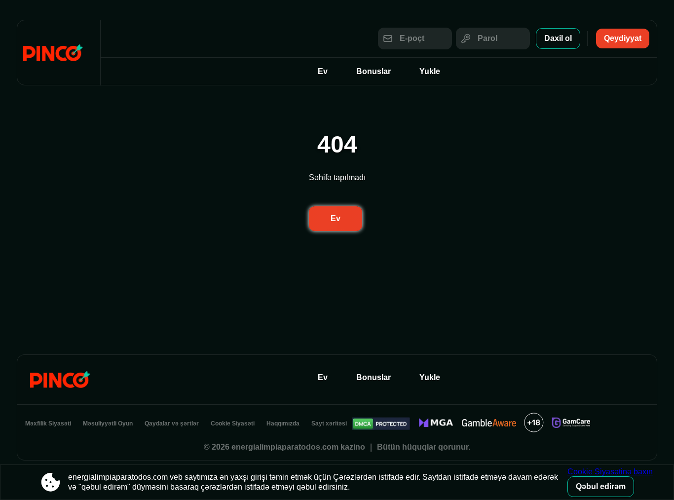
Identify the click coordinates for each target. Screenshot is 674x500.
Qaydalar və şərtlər (172, 423)
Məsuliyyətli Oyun (108, 423)
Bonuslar (373, 71)
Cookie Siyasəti (233, 423)
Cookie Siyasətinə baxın (610, 471)
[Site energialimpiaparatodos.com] (59, 52)
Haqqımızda (283, 423)
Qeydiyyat (622, 38)
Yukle (429, 71)
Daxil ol (558, 38)
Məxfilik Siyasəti (48, 423)
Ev (323, 71)
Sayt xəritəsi (329, 423)
